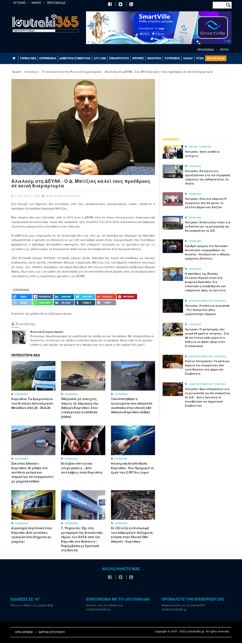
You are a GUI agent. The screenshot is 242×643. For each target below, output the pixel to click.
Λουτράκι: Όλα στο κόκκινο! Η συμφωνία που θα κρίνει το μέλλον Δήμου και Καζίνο (205, 203)
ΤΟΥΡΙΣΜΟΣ (172, 58)
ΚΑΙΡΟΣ (36, 3)
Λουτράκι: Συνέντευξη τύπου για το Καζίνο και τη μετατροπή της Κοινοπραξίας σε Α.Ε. (208, 226)
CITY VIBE (100, 58)
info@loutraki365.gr (98, 609)
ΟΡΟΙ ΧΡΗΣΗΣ (24, 632)
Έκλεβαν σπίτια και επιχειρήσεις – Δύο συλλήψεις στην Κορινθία (81, 467)
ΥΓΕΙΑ (200, 58)
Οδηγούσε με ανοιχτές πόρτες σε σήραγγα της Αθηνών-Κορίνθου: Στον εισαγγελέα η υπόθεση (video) (80, 408)
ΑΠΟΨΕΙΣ (138, 58)
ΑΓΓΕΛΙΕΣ (19, 3)
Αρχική (16, 71)
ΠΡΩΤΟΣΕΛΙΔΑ (56, 3)
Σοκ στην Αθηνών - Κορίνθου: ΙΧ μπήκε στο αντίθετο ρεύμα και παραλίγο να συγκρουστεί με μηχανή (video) (32, 472)
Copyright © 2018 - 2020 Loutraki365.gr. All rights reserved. (192, 631)
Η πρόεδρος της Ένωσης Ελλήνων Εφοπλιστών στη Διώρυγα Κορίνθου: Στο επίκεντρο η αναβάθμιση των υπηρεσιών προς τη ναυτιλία (205, 282)
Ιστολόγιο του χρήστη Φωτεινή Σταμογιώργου (41, 313)
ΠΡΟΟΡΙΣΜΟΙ (205, 50)
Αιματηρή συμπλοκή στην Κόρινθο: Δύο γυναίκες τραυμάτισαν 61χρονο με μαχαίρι (31, 534)
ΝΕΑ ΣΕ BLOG (216, 58)
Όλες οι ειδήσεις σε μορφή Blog (31, 605)
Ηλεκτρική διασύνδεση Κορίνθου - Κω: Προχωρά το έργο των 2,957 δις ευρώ (132, 467)
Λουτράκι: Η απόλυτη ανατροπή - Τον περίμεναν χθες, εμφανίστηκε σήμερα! (207, 310)
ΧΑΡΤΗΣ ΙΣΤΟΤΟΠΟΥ (52, 632)
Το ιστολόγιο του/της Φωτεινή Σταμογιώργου (71, 71)
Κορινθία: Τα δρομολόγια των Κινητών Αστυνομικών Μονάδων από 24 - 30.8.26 (32, 403)
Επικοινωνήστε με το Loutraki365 (183, 605)
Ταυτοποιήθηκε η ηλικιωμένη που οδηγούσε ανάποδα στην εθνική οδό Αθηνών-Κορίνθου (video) (132, 405)
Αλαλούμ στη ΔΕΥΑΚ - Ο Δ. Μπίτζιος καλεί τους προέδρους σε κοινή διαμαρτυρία (80, 183)
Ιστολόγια (31, 71)
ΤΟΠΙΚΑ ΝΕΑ (28, 58)
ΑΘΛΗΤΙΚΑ (154, 58)
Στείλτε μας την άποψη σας (104, 605)
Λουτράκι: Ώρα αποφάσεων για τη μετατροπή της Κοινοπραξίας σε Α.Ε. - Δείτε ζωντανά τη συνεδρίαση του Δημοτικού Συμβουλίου (207, 397)
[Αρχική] (45, 23)
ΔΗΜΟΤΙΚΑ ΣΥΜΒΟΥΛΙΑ (74, 58)
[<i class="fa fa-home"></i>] (14, 58)
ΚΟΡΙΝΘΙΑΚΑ (47, 58)
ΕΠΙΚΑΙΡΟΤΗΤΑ (119, 58)
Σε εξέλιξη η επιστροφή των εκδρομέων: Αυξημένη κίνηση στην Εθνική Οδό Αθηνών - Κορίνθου (132, 534)
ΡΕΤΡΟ (224, 50)
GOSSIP (188, 58)
